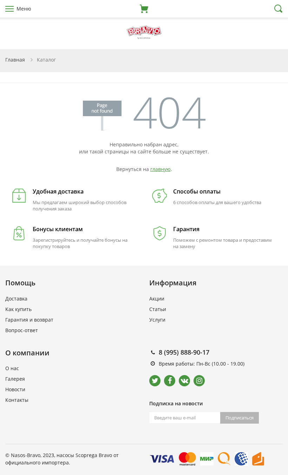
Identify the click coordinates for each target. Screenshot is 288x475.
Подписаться (239, 417)
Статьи (157, 309)
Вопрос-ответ (21, 330)
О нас (12, 368)
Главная (15, 59)
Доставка (16, 298)
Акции (156, 298)
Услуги (157, 319)
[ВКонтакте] (184, 380)
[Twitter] (155, 380)
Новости (15, 389)
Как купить (18, 309)
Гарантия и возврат (29, 319)
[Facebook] (169, 380)
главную (160, 169)
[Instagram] (199, 380)
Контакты (16, 400)
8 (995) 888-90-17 (184, 352)
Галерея (15, 378)
